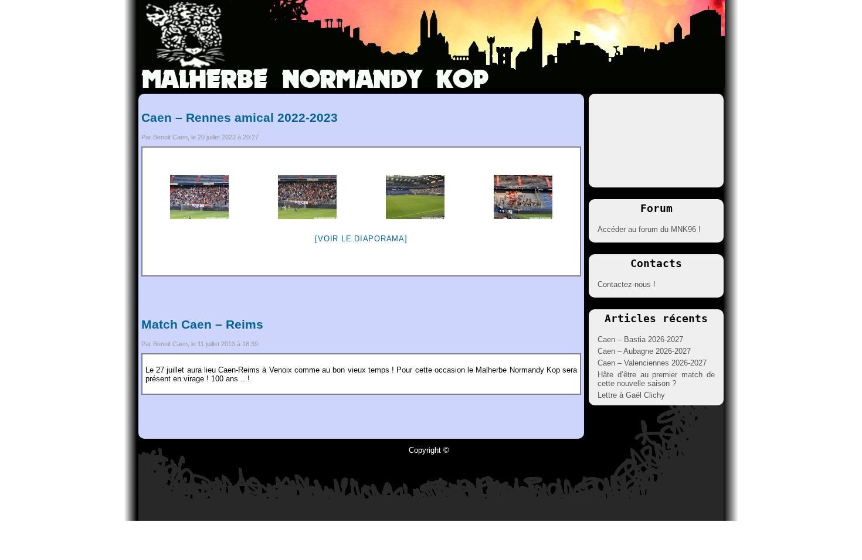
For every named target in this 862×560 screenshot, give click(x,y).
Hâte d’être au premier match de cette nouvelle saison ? (656, 379)
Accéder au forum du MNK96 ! (649, 229)
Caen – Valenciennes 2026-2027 (652, 362)
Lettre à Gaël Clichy (631, 395)
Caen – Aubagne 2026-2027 (644, 351)
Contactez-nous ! (627, 284)
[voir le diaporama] (361, 238)
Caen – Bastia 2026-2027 (640, 339)
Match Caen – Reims (202, 324)
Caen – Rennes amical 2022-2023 (239, 117)
